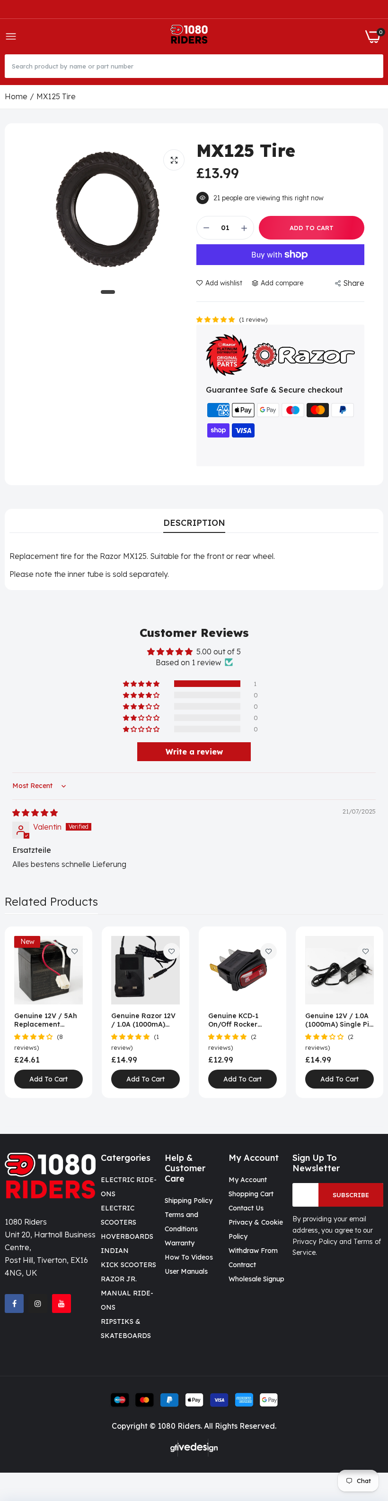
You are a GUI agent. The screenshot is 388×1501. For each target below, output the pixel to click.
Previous (28, 1012)
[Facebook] (14, 1303)
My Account (248, 1179)
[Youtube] (61, 1303)
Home (16, 96)
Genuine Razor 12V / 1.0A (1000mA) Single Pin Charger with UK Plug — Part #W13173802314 (144, 1020)
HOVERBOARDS (127, 1236)
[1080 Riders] (191, 36)
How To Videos (189, 1257)
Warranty (179, 1243)
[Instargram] (37, 1303)
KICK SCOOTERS (128, 1265)
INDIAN (115, 1250)
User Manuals (186, 1271)
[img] (35, 812)
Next (359, 1012)
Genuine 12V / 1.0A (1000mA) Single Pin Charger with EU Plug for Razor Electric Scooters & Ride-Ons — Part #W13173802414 (339, 1020)
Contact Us (246, 1208)
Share (353, 283)
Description (194, 522)
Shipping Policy (188, 1200)
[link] (74, 951)
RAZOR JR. (119, 1279)
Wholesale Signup (256, 1279)
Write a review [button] (194, 751)
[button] (216, 319)
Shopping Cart (251, 1194)
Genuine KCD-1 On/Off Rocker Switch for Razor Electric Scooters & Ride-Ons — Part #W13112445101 (240, 1020)
